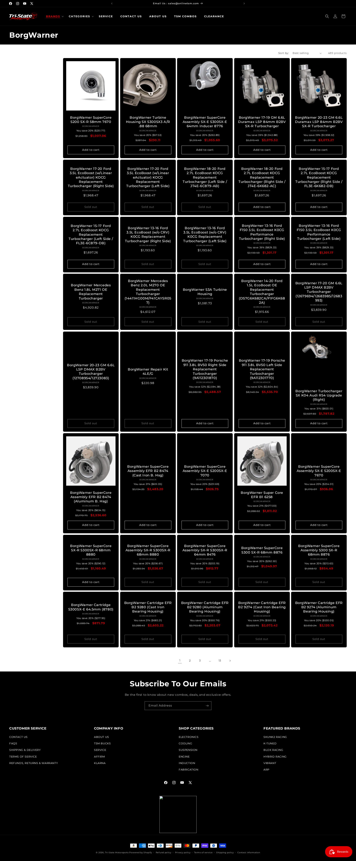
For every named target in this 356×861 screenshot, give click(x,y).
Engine (184, 756)
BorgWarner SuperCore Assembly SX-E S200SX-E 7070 (205, 470)
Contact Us (18, 737)
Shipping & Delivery (25, 750)
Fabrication (188, 769)
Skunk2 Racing (275, 737)
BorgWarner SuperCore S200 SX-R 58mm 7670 (90, 120)
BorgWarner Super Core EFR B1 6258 (262, 494)
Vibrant (269, 763)
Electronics (189, 737)
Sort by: (283, 53)
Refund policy (163, 852)
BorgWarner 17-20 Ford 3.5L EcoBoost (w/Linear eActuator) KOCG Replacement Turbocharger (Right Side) (91, 177)
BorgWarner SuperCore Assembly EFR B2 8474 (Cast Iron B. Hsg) (148, 470)
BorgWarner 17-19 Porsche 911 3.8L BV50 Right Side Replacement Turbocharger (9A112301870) (205, 369)
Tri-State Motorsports (117, 852)
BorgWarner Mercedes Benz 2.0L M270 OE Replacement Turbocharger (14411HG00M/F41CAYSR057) (147, 292)
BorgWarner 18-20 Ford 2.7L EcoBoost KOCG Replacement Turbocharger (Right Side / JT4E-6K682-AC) (262, 177)
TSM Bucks (102, 743)
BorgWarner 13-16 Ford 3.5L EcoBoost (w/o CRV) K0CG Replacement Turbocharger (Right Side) (148, 234)
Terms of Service (23, 756)
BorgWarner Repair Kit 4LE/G (148, 371)
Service (100, 750)
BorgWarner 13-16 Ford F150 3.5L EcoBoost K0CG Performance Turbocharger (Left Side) (319, 232)
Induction (187, 763)
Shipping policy (225, 852)
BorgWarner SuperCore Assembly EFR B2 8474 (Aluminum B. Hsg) (90, 496)
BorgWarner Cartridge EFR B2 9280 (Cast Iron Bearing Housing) (148, 607)
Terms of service (203, 852)
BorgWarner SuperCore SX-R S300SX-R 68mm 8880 (90, 550)
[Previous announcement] (112, 3)
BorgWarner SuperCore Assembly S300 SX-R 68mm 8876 (319, 550)
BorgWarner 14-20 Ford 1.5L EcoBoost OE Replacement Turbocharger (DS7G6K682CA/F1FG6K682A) (262, 292)
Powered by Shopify (140, 852)
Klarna (100, 763)
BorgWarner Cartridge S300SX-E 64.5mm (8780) (90, 607)
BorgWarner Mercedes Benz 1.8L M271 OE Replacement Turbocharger (91, 291)
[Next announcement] (244, 3)
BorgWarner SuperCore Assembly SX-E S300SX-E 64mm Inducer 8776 (205, 122)
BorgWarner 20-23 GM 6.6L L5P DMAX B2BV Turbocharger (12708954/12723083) (91, 371)
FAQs (13, 743)
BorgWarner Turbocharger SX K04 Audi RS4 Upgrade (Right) (319, 395)
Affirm (99, 756)
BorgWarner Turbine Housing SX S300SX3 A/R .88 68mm (148, 122)
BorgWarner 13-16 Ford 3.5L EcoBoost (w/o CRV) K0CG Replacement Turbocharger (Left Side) (204, 234)
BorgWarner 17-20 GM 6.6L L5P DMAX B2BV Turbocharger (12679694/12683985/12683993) (318, 292)
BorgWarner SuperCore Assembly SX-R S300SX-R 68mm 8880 (147, 550)
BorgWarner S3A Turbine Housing (205, 292)
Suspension (188, 750)
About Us (101, 737)
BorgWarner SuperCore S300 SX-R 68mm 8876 (262, 550)
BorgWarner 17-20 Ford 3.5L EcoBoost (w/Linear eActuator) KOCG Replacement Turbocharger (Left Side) (147, 177)
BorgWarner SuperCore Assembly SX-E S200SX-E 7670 (319, 470)
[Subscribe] (207, 705)
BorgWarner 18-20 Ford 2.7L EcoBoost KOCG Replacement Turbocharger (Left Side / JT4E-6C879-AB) (205, 177)
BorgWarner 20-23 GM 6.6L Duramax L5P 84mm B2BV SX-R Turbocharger (319, 122)
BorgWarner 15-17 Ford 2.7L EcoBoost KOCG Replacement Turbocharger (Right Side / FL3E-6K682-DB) (318, 177)
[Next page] (230, 661)
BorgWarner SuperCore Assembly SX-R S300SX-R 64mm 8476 (204, 550)
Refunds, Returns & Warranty (33, 763)
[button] (53, 16)
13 (220, 660)
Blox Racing (273, 750)
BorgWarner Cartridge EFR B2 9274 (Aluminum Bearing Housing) (319, 607)
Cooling (185, 743)
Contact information (248, 852)
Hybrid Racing (275, 756)
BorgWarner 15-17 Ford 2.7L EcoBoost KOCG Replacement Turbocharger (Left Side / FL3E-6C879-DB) (91, 234)
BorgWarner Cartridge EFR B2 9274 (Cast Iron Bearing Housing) (262, 607)
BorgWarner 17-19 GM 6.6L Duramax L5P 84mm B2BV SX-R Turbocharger (262, 122)
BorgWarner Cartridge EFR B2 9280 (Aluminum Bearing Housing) (205, 607)
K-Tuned (269, 743)
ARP (266, 769)
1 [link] (180, 660)
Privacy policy (183, 852)
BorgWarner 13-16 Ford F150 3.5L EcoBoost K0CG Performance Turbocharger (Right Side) (262, 232)
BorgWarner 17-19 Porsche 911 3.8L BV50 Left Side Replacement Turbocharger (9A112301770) (262, 369)
